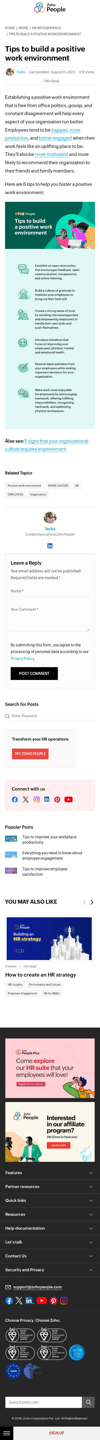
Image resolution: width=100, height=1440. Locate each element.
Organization (38, 494)
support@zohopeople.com (37, 1287)
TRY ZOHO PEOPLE (30, 754)
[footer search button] (88, 1402)
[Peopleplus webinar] (50, 1068)
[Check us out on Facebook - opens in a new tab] (9, 1300)
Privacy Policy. (23, 658)
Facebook (15, 800)
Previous (84, 902)
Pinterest (57, 800)
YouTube (69, 800)
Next (92, 902)
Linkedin (47, 800)
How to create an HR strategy (40, 975)
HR (77, 485)
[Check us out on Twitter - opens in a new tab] (19, 1300)
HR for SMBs (51, 993)
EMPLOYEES (15, 494)
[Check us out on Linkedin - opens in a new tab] (29, 1300)
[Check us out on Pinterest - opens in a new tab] (53, 1300)
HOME (10, 28)
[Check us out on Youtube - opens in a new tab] (42, 1300)
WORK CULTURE (58, 485)
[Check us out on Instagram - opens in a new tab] (64, 1300)
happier (59, 130)
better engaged (55, 138)
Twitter (25, 800)
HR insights (15, 984)
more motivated (51, 154)
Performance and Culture (45, 984)
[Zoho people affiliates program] (50, 1132)
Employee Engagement (22, 993)
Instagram (36, 800)
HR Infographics (46, 28)
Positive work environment (24, 485)
